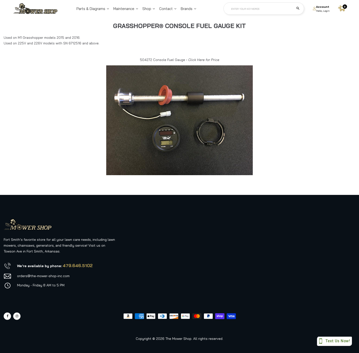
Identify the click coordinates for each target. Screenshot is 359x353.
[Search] (298, 8)
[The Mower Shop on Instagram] (17, 316)
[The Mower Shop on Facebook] (7, 316)
